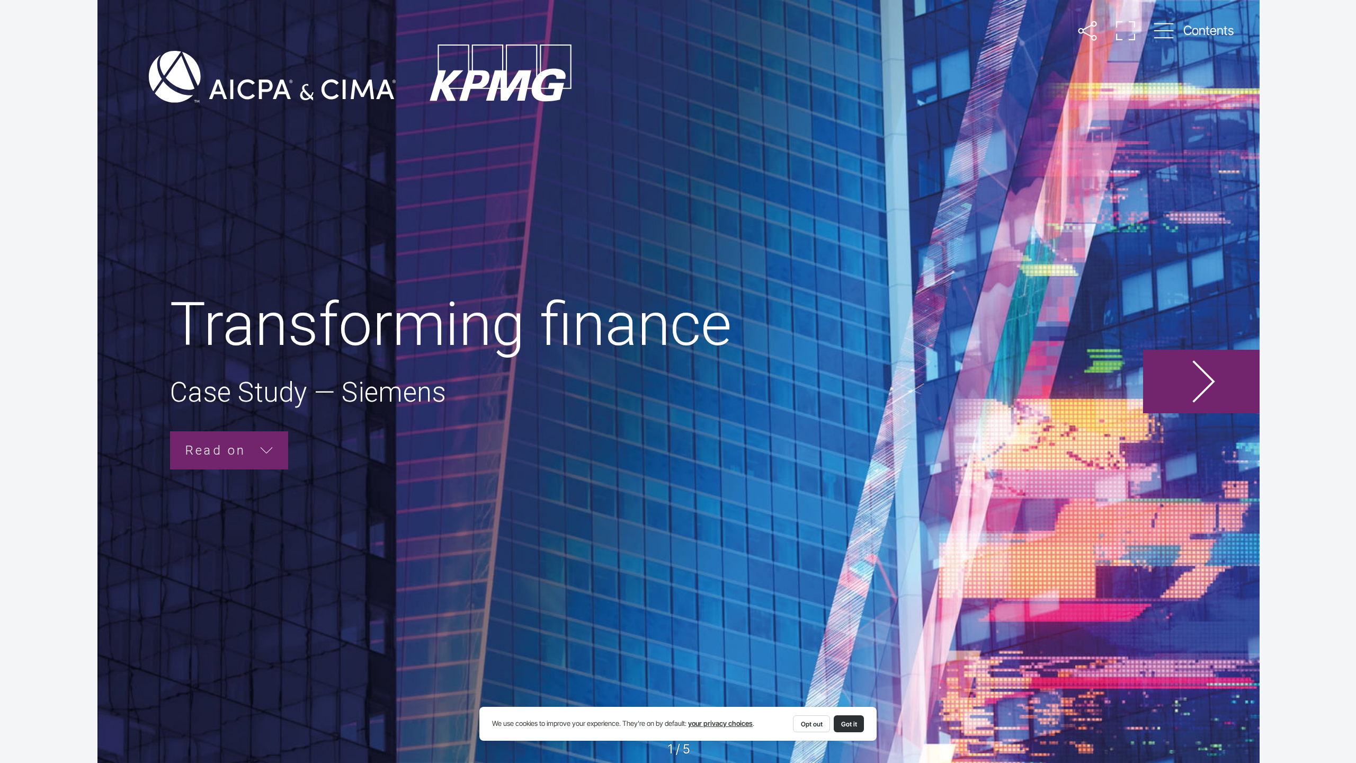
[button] (1087, 30)
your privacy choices (720, 723)
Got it (849, 724)
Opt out (812, 724)
